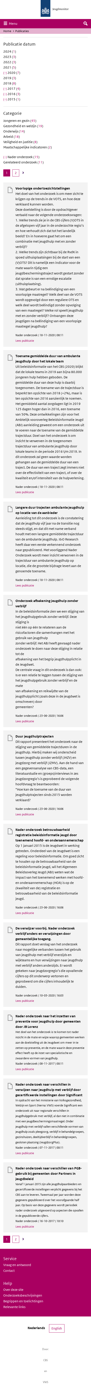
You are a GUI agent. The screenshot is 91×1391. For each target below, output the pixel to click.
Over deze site (13, 1290)
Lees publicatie (24, 341)
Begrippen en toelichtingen (23, 1301)
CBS (45, 1360)
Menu (14, 23)
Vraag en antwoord (17, 1265)
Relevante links (14, 1307)
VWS (45, 1382)
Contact (9, 1270)
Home (7, 31)
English (56, 1328)
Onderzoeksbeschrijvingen (22, 1295)
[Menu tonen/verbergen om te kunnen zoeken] (85, 23)
